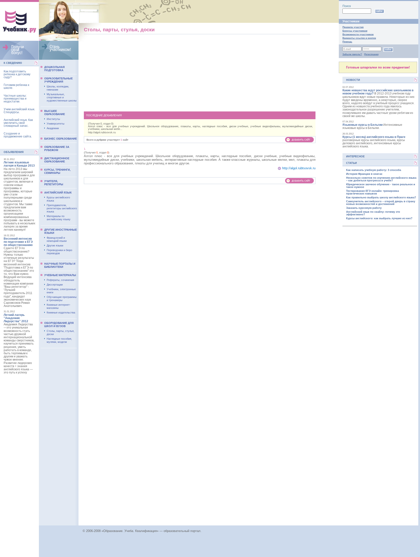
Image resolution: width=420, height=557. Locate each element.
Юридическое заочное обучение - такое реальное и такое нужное (380, 185)
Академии (53, 128)
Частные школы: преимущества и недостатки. (15, 98)
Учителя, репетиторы (53, 183)
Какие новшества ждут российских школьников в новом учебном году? (377, 92)
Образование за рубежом (56, 148)
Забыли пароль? (352, 54)
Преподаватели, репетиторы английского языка (62, 208)
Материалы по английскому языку (58, 218)
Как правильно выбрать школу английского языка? (381, 197)
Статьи (351, 162)
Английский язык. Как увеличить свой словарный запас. (18, 122)
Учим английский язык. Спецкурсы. (19, 111)
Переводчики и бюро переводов (59, 252)
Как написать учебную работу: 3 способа (373, 170)
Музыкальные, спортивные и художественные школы (62, 97)
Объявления (14, 152)
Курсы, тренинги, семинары (57, 171)
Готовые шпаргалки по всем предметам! (378, 67)
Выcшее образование (54, 113)
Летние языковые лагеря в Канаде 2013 (19, 164)
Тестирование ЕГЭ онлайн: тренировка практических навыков (372, 192)
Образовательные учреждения (58, 80)
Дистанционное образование (56, 160)
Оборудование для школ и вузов (59, 324)
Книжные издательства (61, 312)
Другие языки (55, 245)
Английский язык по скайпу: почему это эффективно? (373, 213)
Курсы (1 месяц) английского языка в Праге (373, 137)
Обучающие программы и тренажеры (62, 298)
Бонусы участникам (354, 30)
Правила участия (353, 27)
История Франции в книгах (364, 174)
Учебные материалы (60, 275)
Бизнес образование (60, 138)
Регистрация (371, 54)
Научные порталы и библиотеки (59, 265)
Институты (53, 119)
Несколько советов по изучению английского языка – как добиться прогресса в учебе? (381, 179)
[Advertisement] (200, 72)
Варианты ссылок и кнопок (359, 38)
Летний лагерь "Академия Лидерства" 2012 (16, 318)
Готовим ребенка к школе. (16, 86)
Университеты (55, 123)
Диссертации (55, 284)
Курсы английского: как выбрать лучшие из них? (379, 218)
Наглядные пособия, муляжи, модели (59, 340)
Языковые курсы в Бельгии (362, 125)
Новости (353, 79)
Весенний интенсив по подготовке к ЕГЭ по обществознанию (18, 242)
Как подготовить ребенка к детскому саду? (17, 74)
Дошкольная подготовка (54, 69)
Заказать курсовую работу (364, 208)
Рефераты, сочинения (60, 279)
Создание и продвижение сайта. (18, 135)
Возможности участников (358, 34)
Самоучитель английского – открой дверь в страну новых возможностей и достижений (380, 202)
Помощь (347, 41)
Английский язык (58, 192)
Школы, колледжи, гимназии (58, 88)
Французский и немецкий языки (57, 239)
